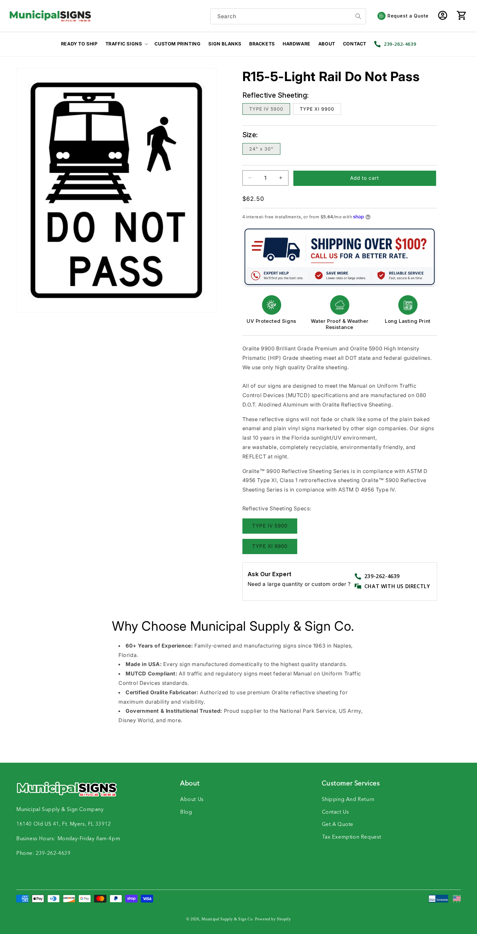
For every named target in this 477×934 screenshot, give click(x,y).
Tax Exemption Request (352, 837)
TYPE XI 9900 (317, 109)
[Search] (358, 16)
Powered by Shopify (273, 919)
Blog (186, 812)
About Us (192, 799)
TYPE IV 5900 (266, 109)
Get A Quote (338, 824)
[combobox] (288, 16)
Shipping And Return (348, 799)
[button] (461, 16)
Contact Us (335, 812)
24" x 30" (261, 149)
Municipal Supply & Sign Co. (228, 919)
